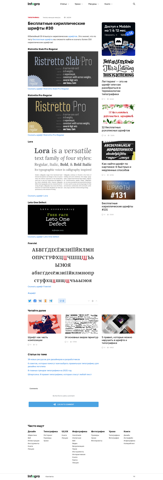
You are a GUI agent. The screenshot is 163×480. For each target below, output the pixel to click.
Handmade (76, 435)
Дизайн (127, 435)
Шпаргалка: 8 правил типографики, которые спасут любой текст (60, 374)
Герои (74, 449)
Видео (74, 443)
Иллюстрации (33, 441)
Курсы (75, 460)
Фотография (114, 438)
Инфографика (129, 441)
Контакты (50, 476)
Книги (107, 4)
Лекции (31, 449)
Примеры (47, 438)
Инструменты (33, 443)
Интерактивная (78, 454)
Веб (29, 438)
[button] (134, 3)
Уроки (78, 4)
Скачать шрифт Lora (38, 195)
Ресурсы (92, 4)
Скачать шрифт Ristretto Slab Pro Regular (48, 88)
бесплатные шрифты (43, 39)
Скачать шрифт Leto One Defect (43, 236)
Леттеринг (48, 435)
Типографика (33, 17)
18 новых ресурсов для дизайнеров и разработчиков (54, 359)
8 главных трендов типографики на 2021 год (49, 370)
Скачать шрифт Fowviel (39, 286)
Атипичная (76, 438)
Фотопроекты (96, 441)
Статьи (63, 4)
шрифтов (72, 36)
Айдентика (32, 435)
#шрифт (32, 293)
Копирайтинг (129, 443)
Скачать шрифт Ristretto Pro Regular (46, 135)
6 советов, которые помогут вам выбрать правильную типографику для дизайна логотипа (63, 365)
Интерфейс (128, 438)
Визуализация (78, 446)
